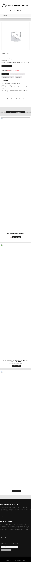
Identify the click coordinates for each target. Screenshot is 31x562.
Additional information (8, 77)
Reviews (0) (18, 77)
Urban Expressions (15, 70)
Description (5, 74)
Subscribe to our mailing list (9, 544)
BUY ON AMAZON (6, 65)
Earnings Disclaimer (5, 537)
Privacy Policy (4, 535)
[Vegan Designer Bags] (15, 5)
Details (22, 55)
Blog (24, 560)
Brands (8, 70)
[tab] (5, 74)
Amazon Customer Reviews (17, 74)
